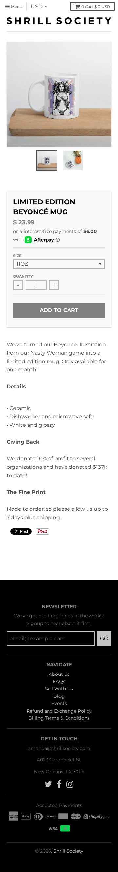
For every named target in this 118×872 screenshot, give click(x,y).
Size (17, 255)
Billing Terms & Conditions (59, 718)
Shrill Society (68, 851)
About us (59, 674)
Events (59, 703)
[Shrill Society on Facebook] (59, 785)
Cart (95, 6)
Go (104, 638)
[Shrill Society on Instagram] (70, 785)
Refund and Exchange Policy (59, 711)
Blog (59, 696)
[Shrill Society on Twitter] (48, 785)
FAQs (59, 681)
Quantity (23, 276)
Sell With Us (59, 689)
